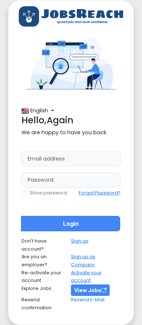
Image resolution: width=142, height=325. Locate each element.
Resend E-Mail (87, 300)
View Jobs (87, 290)
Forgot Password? (100, 193)
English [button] (40, 110)
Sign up (79, 241)
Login (71, 223)
